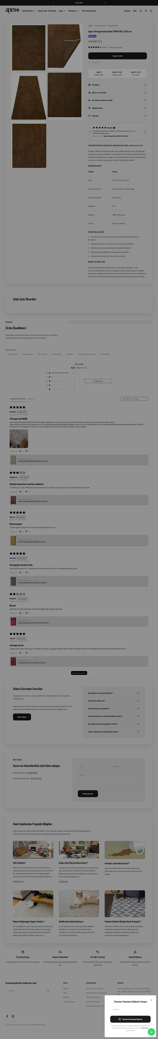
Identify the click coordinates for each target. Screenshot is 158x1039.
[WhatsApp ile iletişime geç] (151, 1031)
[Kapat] (151, 1000)
